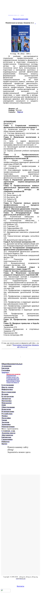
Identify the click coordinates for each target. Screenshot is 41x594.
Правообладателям (20, 19)
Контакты (20, 586)
